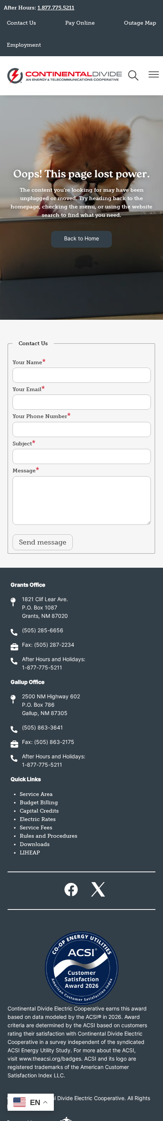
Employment (24, 45)
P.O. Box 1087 (39, 608)
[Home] (64, 75)
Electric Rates (38, 819)
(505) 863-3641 (42, 728)
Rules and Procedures (48, 836)
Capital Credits (39, 811)
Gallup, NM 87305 (44, 714)
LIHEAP (30, 852)
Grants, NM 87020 (45, 616)
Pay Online (80, 23)
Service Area (36, 794)
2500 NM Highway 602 (51, 697)
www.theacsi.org (39, 1059)
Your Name (27, 362)
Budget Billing (39, 802)
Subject (22, 444)
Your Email (27, 389)
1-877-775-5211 (42, 668)
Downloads (35, 844)
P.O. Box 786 (38, 705)
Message (24, 470)
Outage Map (140, 23)
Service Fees (36, 827)
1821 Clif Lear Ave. (45, 600)
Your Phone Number (40, 416)
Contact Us (21, 23)
